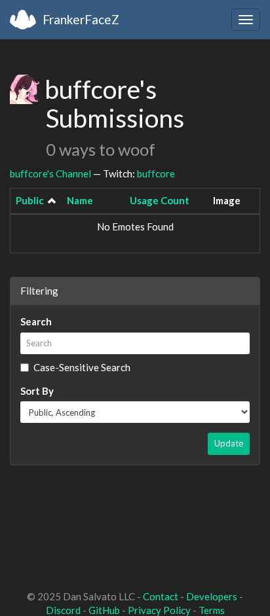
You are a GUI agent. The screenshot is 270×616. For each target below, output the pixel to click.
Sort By (37, 391)
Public (30, 200)
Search (36, 321)
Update (228, 443)
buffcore (156, 173)
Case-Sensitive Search (81, 367)
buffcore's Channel (50, 173)
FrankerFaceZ (81, 19)
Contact (160, 596)
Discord (63, 610)
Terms (212, 610)
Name (80, 200)
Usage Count (159, 200)
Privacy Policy (159, 610)
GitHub (104, 610)
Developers (211, 596)
